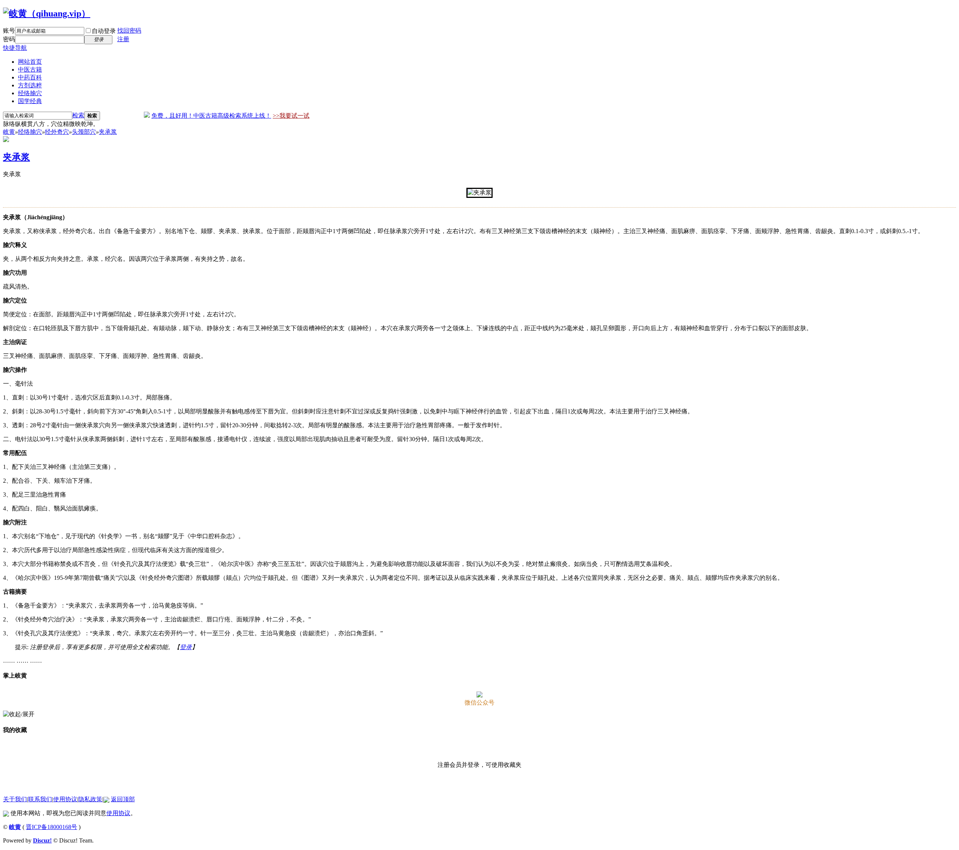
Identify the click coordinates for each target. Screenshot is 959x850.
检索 (78, 115)
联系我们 (40, 799)
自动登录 (104, 31)
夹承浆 (108, 132)
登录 (186, 647)
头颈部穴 (84, 132)
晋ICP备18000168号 (51, 827)
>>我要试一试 (291, 115)
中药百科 (30, 77)
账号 (9, 30)
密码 (9, 39)
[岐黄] (46, 13)
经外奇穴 (57, 132)
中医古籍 (30, 69)
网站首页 (30, 61)
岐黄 (9, 132)
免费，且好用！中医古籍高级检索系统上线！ (211, 115)
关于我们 (15, 799)
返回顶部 (123, 799)
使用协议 (65, 799)
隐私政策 (90, 799)
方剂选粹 (30, 85)
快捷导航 (15, 48)
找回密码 (129, 30)
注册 (123, 39)
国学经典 (30, 101)
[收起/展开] (18, 714)
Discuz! (42, 840)
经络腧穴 (30, 93)
